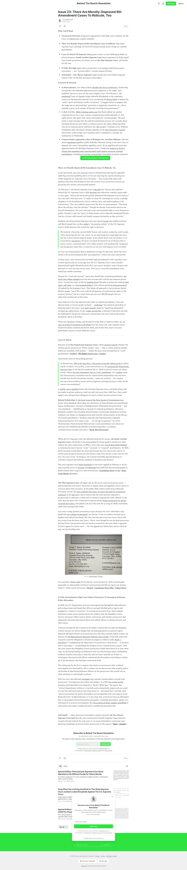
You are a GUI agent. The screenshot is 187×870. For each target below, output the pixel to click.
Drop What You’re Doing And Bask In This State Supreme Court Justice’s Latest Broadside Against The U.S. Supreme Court (84, 791)
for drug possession (118, 285)
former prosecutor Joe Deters (114, 500)
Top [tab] (60, 766)
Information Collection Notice (92, 833)
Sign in (180, 3)
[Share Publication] (163, 3)
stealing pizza (92, 282)
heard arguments (85, 464)
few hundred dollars (84, 285)
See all (62, 827)
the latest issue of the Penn (89, 400)
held (73, 718)
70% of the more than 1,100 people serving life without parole (97, 363)
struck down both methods (116, 445)
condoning (98, 305)
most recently (90, 308)
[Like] (60, 26)
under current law (93, 311)
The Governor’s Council (115, 129)
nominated (66, 96)
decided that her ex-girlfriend (104, 87)
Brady (107, 702)
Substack (84, 866)
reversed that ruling (66, 503)
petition (119, 372)
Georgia (81, 467)
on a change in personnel (77, 514)
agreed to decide (111, 344)
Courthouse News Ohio (104, 588)
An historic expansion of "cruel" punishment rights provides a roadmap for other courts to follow (83, 778)
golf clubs (67, 285)
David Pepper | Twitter (96, 576)
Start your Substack (88, 861)
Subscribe (171, 3)
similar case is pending (69, 389)
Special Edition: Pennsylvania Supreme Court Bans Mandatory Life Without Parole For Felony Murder (80, 772)
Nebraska (92, 467)
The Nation (83, 353)
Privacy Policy (108, 833)
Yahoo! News (120, 588)
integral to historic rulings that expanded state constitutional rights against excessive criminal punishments (93, 151)
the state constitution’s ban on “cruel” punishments (92, 372)
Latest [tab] (65, 766)
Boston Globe (112, 99)
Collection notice (111, 856)
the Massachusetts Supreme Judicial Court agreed (88, 636)
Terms (103, 856)
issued (105, 221)
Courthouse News (107, 470)
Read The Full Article (99, 429)
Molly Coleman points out (86, 112)
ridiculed (97, 189)
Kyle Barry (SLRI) (68, 19)
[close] (112, 796)
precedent (86, 679)
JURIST (73, 353)
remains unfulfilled (118, 702)
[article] (93, 778)
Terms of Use (103, 831)
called (86, 224)
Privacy (97, 856)
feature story (93, 353)
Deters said (75, 582)
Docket (102, 353)
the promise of (99, 702)
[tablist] (63, 766)
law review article (116, 682)
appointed (71, 142)
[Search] (159, 3)
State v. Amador (119, 724)
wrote (67, 291)
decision (93, 192)
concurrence (76, 240)
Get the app (103, 861)
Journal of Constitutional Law (112, 400)
